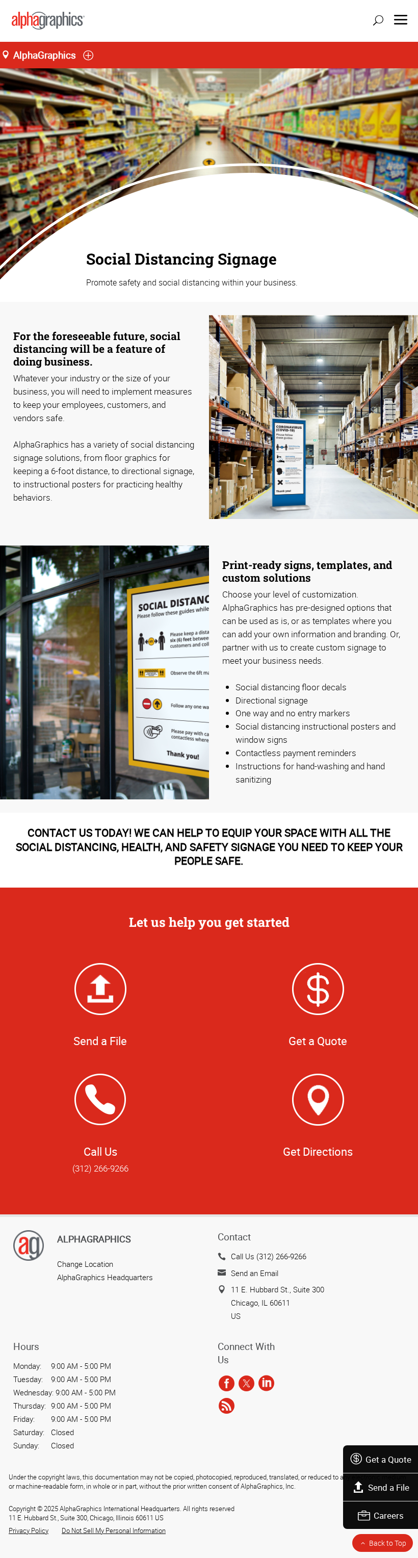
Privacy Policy (28, 1530)
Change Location (85, 1264)
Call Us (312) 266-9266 (268, 1256)
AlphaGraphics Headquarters (105, 1277)
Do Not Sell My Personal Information (114, 1530)
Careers (389, 1515)
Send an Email (254, 1273)
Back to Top (387, 1543)
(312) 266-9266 (100, 1168)
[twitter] (246, 1384)
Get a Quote (388, 1459)
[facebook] (227, 1384)
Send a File (388, 1487)
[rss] (227, 1406)
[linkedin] (266, 1384)
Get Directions (318, 1151)
